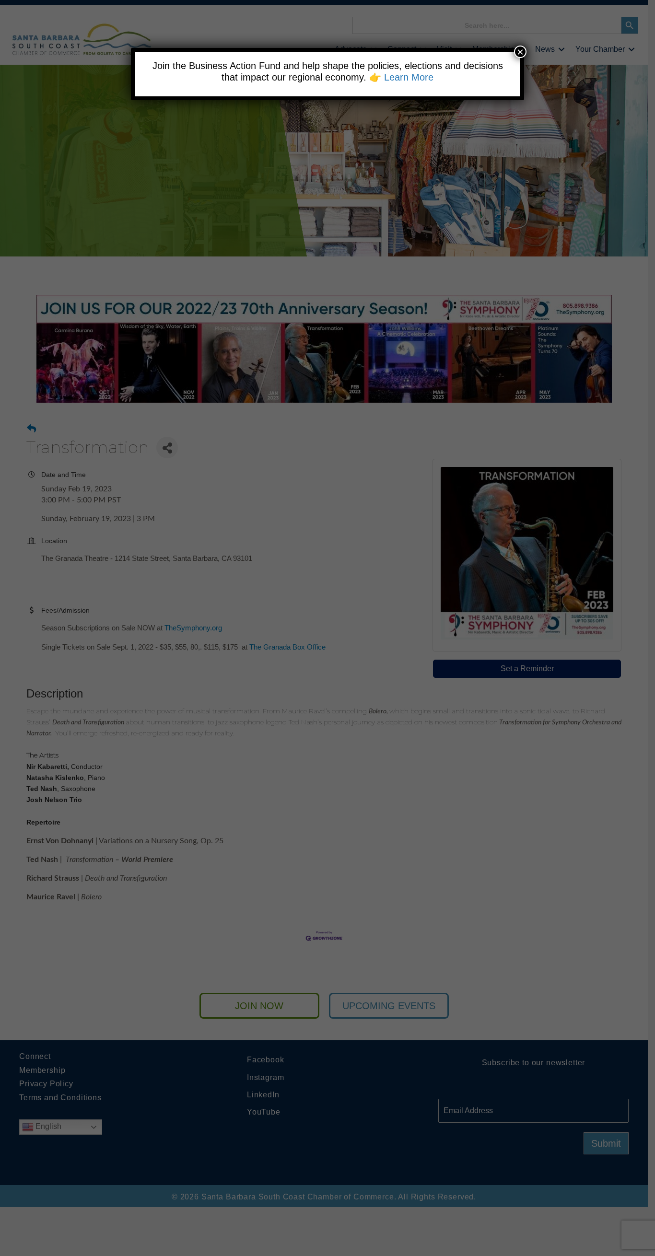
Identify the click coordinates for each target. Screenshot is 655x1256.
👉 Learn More (401, 77)
